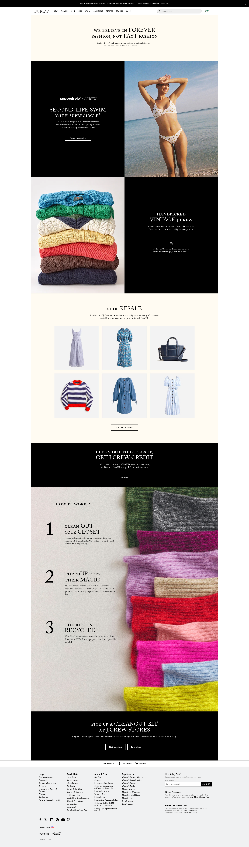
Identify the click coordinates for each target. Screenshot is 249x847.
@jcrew (165, 249)
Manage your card (190, 812)
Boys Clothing (127, 804)
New (56, 11)
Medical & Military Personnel (78, 798)
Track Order (43, 780)
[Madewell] (44, 833)
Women (64, 11)
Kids (80, 11)
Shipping (42, 786)
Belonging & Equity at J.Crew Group (105, 809)
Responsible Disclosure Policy (106, 800)
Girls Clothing (127, 801)
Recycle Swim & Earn (75, 789)
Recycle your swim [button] (78, 138)
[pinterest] (57, 820)
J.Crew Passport (73, 783)
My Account (71, 807)
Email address (169, 780)
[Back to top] (244, 842)
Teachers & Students (75, 792)
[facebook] (40, 820)
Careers (97, 780)
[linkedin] (51, 820)
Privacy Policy (99, 797)
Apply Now (193, 810)
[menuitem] (55, 11)
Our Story (98, 777)
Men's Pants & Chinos (131, 795)
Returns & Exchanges (47, 783)
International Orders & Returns (48, 790)
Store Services (72, 780)
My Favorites (72, 804)
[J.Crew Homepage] (41, 11)
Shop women (143, 3)
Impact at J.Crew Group (103, 783)
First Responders (73, 795)
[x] (46, 820)
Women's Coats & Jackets (132, 780)
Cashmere (98, 11)
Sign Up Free (204, 797)
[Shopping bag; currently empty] (213, 11)
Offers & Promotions (75, 801)
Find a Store (127, 763)
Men (73, 11)
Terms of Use (99, 794)
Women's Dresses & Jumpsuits (134, 777)
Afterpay (42, 794)
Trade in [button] (124, 477)
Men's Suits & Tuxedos (131, 792)
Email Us (110, 763)
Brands (119, 11)
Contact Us (43, 797)
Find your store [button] (115, 747)
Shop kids (165, 3)
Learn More (194, 797)
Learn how (183, 810)
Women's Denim (128, 786)
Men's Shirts (127, 798)
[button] (207, 11)
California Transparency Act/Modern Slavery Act (103, 787)
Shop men (154, 3)
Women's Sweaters (129, 783)
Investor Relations (101, 791)
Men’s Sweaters (128, 789)
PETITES (109, 11)
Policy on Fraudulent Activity (50, 800)
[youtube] (63, 820)
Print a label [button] (136, 747)
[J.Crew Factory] (58, 833)
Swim (87, 11)
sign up (206, 784)
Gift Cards (71, 786)
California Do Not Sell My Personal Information (104, 804)
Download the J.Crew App (77, 810)
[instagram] (69, 820)
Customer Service (46, 777)
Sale (128, 11)
